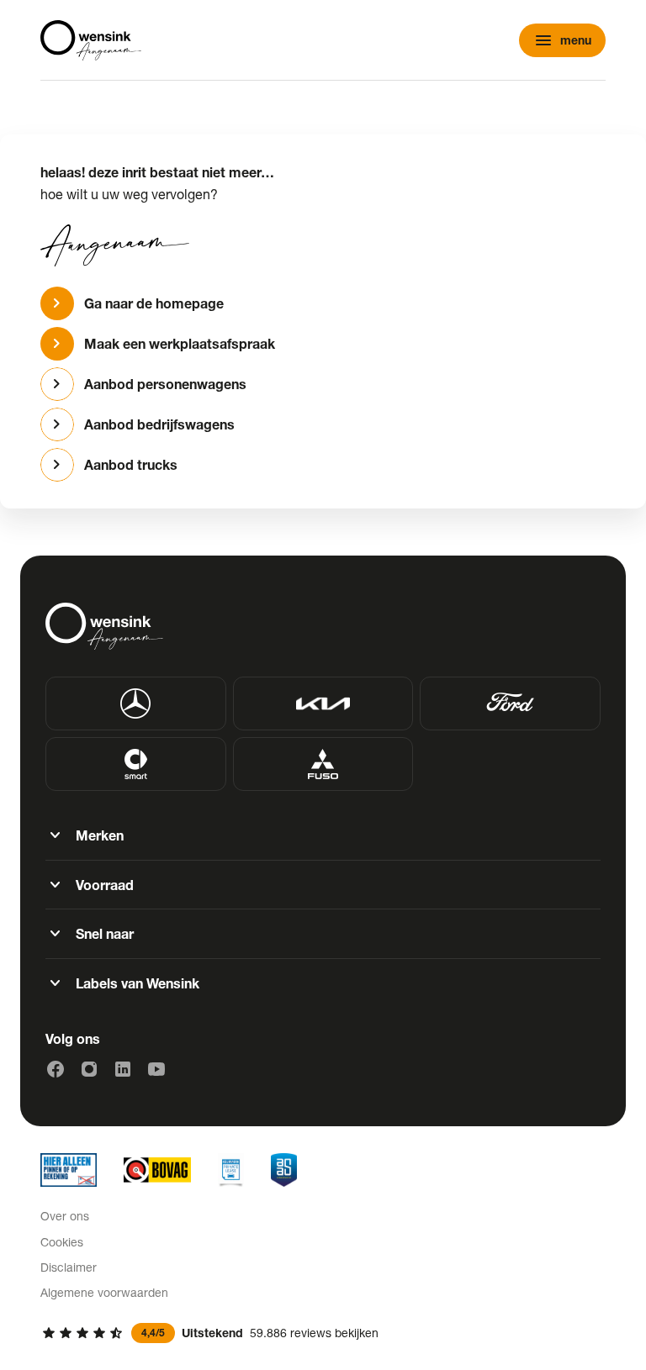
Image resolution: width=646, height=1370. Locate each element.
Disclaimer (68, 1267)
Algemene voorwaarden (104, 1292)
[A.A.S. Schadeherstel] (284, 1170)
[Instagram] (89, 1069)
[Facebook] (55, 1069)
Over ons (64, 1216)
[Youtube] (156, 1069)
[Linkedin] (123, 1069)
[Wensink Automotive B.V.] (90, 40)
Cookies (61, 1242)
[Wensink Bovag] (157, 1170)
